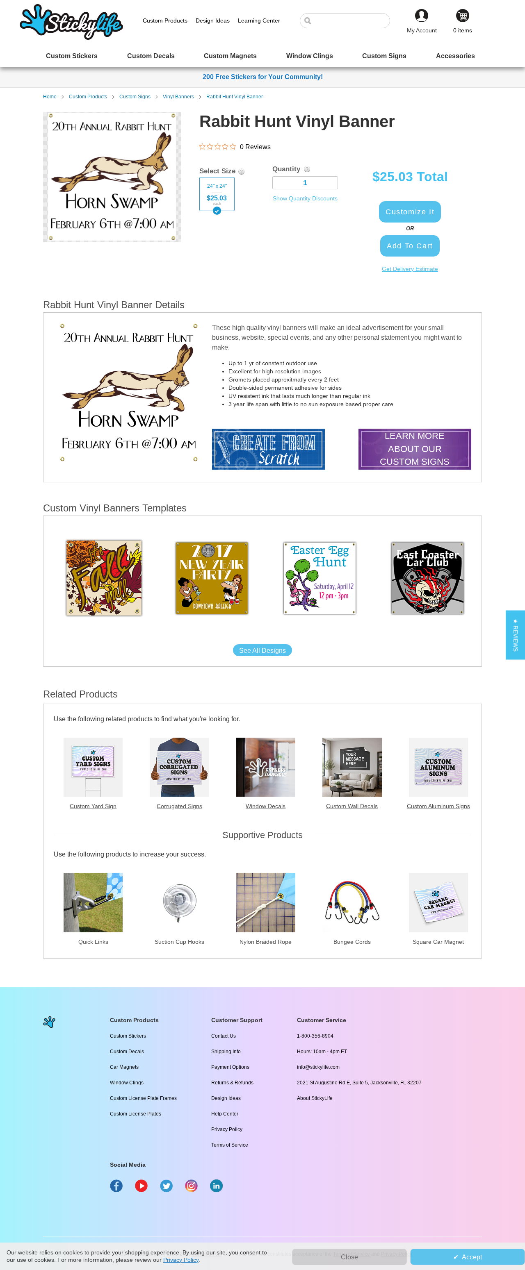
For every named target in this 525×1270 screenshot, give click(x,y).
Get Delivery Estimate (410, 269)
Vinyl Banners (178, 97)
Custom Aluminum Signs (438, 806)
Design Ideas (226, 1098)
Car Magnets (124, 1067)
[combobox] (349, 21)
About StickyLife (315, 1098)
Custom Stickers (128, 1036)
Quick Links (93, 941)
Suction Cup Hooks (179, 941)
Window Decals (265, 806)
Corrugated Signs (179, 806)
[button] (515, 635)
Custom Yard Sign (93, 806)
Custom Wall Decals (352, 806)
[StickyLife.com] (71, 37)
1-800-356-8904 (315, 1036)
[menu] (262, 56)
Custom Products (88, 97)
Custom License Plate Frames (143, 1098)
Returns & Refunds (232, 1083)
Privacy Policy (226, 1129)
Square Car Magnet (438, 941)
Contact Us (223, 1036)
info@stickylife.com (318, 1067)
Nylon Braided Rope (266, 941)
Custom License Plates (135, 1114)
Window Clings (127, 1083)
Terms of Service (229, 1145)
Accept (472, 1257)
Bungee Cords (352, 941)
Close (349, 1257)
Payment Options (230, 1067)
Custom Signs (135, 97)
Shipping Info (226, 1051)
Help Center (224, 1114)
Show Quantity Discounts (305, 198)
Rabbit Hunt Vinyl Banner (234, 97)
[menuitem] (72, 56)
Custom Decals (127, 1051)
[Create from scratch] (268, 450)
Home (50, 97)
